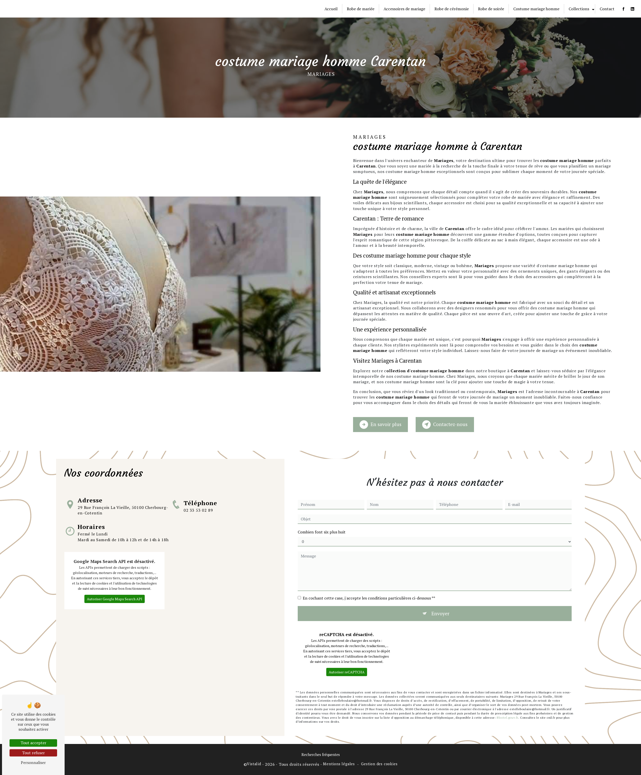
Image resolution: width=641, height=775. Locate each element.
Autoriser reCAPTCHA (347, 672)
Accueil (331, 9)
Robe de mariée (360, 9)
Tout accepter (33, 742)
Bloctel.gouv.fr (507, 717)
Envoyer (440, 613)
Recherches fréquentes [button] (320, 754)
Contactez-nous (450, 424)
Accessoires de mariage (404, 9)
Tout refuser (33, 752)
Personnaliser (33, 762)
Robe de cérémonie (451, 9)
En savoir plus (386, 424)
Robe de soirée (491, 9)
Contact (607, 9)
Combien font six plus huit (322, 532)
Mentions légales (339, 763)
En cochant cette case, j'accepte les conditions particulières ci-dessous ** (369, 598)
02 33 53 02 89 (198, 510)
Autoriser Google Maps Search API (114, 599)
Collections (579, 9)
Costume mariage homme (536, 9)
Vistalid (254, 763)
